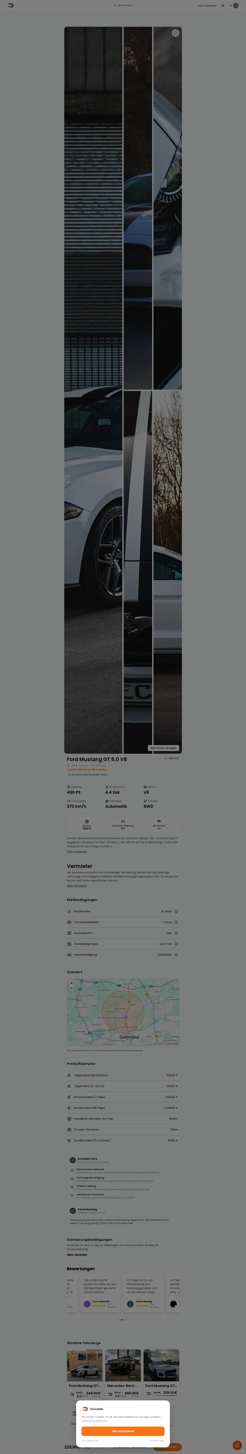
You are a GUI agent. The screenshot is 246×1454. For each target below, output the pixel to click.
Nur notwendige (90, 1440)
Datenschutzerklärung (94, 1420)
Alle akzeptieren (123, 1431)
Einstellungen (157, 1440)
